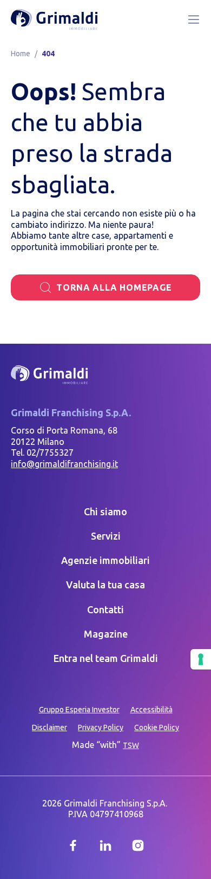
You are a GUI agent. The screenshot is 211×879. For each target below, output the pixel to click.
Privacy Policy (100, 727)
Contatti (105, 609)
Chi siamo (105, 511)
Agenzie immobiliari (105, 560)
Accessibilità (151, 709)
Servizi (106, 535)
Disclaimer (49, 727)
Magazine (106, 633)
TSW (131, 745)
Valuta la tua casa (105, 584)
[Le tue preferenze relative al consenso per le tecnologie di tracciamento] (200, 659)
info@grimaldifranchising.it (64, 464)
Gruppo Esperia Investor (79, 709)
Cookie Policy (156, 727)
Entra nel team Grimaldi (106, 658)
